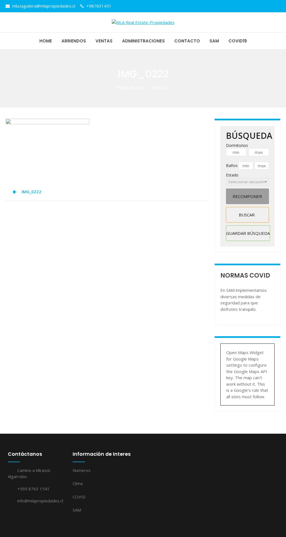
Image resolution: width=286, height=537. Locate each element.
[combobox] (247, 182)
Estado (232, 175)
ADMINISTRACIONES (143, 41)
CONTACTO (187, 41)
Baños (232, 165)
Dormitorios (237, 145)
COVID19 (237, 41)
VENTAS (104, 41)
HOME (45, 41)
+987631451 (98, 6)
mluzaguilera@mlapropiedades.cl (43, 6)
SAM (214, 41)
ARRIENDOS (73, 41)
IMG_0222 (31, 191)
